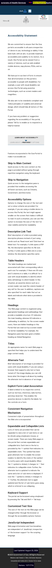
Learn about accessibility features (26, 138)
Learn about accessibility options (24, 142)
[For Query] (29, 12)
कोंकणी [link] (21, 11)
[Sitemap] (24, 12)
